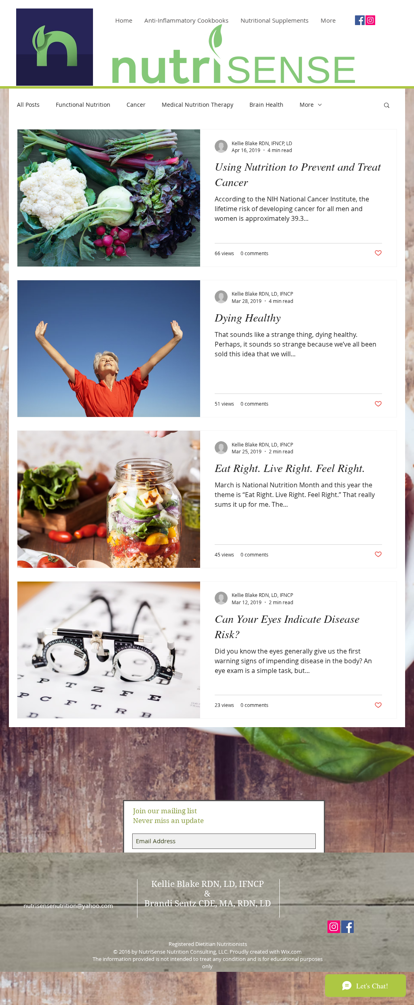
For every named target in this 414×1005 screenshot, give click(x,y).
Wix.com (291, 951)
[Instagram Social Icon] (370, 20)
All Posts (28, 104)
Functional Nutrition (83, 104)
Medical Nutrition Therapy (197, 104)
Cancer (136, 104)
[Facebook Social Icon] (360, 20)
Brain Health (266, 104)
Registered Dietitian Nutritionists (208, 944)
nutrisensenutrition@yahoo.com (68, 905)
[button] (387, 106)
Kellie (163, 884)
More (307, 104)
